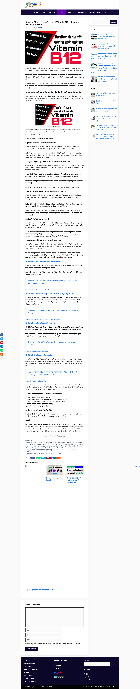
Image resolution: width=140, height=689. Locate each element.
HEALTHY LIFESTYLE (49, 12)
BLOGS (36, 12)
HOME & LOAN (29, 678)
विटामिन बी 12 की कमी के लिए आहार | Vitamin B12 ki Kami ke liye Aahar (45, 453)
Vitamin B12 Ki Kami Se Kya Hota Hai (42, 261)
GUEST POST (58, 665)
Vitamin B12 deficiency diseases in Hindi (65, 442)
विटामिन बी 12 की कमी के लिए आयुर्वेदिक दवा (40, 355)
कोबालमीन (61, 98)
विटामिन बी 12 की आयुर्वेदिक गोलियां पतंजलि (40, 323)
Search (93, 19)
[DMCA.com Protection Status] (59, 678)
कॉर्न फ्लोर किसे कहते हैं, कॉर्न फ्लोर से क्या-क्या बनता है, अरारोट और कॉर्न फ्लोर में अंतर (74, 480)
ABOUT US (71, 12)
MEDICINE (27, 666)
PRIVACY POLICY (95, 12)
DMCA (113, 687)
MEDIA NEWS (28, 675)
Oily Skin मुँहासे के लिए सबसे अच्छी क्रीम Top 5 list (40, 590)
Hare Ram (87, 677)
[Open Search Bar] (105, 12)
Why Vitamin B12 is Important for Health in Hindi (44, 446)
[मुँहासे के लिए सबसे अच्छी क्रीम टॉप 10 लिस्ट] (54, 474)
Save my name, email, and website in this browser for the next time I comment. (54, 643)
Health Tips (41, 442)
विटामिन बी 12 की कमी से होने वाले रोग (48, 448)
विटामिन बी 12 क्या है (61, 448)
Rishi (86, 674)
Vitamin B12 (49, 442)
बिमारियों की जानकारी (29, 664)
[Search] (113, 664)
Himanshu (87, 680)
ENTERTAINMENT (30, 681)
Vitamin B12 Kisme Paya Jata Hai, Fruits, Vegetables (50, 293)
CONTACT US (82, 12)
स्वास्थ (68, 448)
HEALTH (61, 12)
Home (79, 687)
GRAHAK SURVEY (32, 442)
